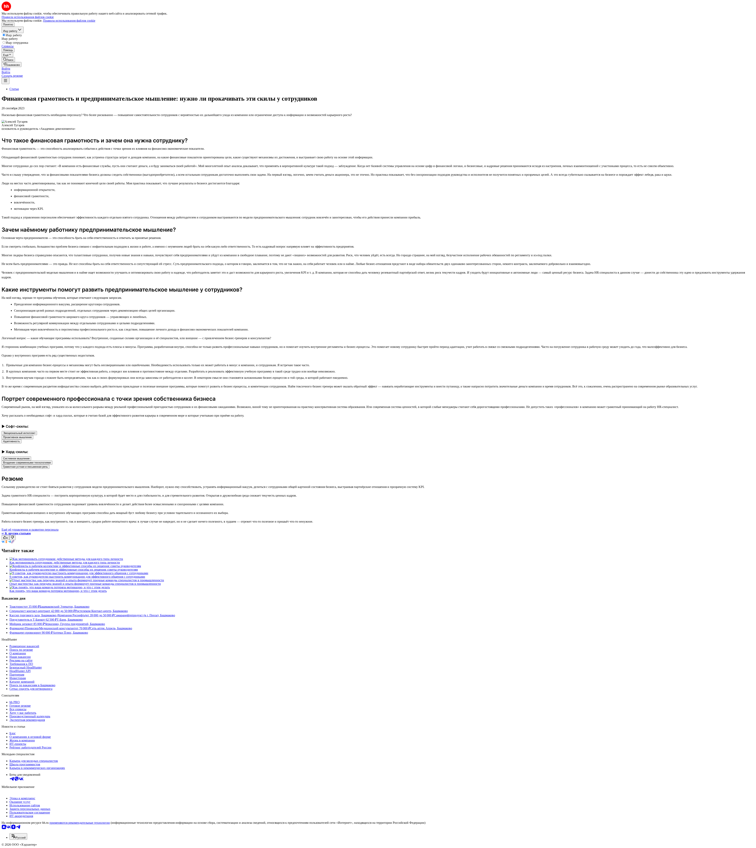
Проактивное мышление (17, 437)
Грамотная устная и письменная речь (25, 466)
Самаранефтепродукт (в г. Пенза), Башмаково (144, 615)
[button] (6, 68)
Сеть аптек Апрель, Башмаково (111, 628)
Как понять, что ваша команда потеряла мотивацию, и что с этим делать (58, 591)
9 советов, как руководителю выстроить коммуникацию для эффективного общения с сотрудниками (77, 576)
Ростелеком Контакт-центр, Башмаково (101, 611)
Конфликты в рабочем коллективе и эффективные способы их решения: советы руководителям (73, 569)
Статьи (14, 89)
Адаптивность (11, 441)
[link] (8, 59)
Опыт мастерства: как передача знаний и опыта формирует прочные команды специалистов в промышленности (85, 583)
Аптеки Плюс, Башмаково (70, 632)
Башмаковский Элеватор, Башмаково (64, 606)
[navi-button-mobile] (5, 81)
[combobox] (18, 836)
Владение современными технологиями (27, 462)
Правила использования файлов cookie (69, 20)
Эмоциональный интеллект (19, 433)
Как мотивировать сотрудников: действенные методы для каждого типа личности (64, 562)
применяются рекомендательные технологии (79, 822)
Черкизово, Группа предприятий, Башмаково (74, 624)
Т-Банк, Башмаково (70, 619)
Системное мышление (16, 458)
